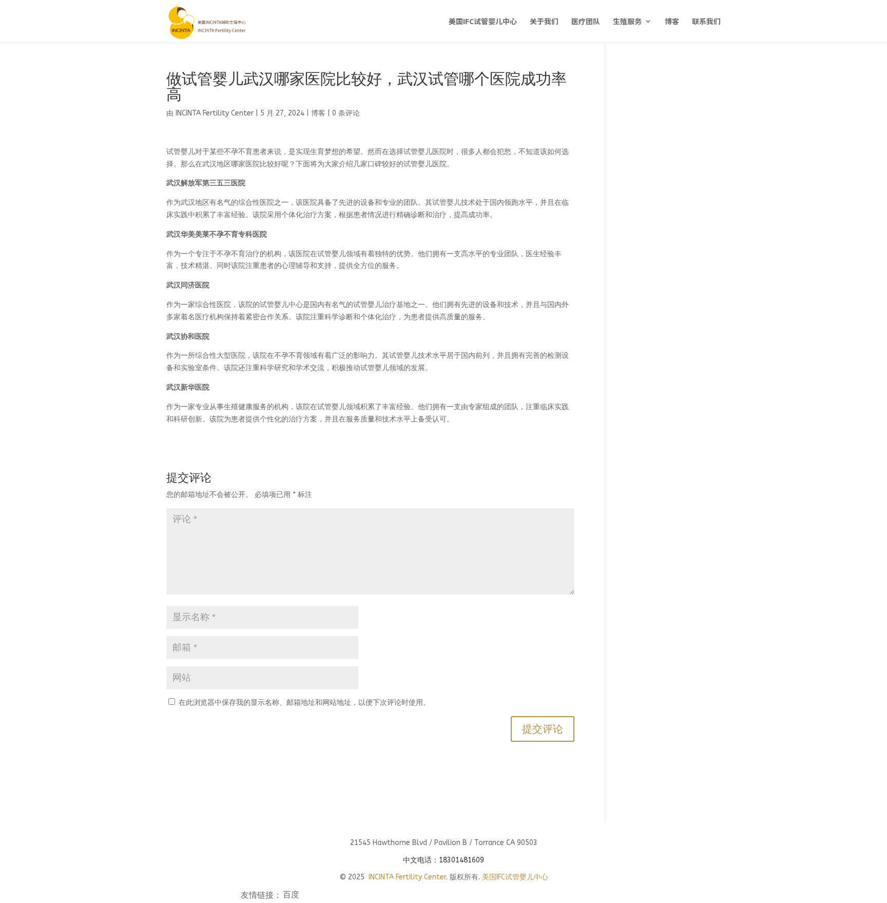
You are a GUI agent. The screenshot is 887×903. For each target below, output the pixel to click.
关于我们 (544, 21)
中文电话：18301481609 (443, 860)
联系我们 (706, 21)
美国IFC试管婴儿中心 (483, 21)
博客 (672, 21)
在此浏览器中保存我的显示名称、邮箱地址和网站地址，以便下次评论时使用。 (304, 702)
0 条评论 (346, 113)
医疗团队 (585, 21)
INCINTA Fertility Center (215, 113)
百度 (291, 895)
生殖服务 (627, 21)
